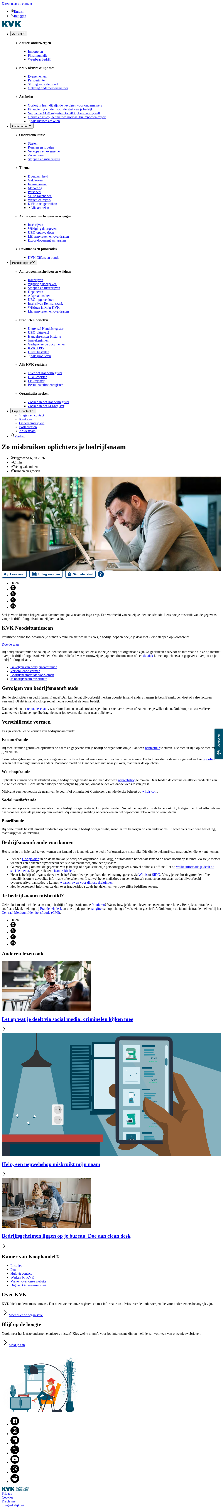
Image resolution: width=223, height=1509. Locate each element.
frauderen (98, 905)
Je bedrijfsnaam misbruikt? (28, 679)
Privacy (7, 1493)
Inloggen (20, 16)
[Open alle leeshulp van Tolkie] (101, 574)
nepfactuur (152, 748)
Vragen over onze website (28, 1281)
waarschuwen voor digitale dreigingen (86, 882)
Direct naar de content (17, 3)
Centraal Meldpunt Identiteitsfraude (31, 912)
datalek (148, 656)
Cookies (7, 1497)
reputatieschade (37, 709)
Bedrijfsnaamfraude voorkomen (32, 675)
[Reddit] (14, 1482)
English (19, 11)
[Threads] (14, 1472)
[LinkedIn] (14, 1443)
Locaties (16, 1265)
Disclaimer (9, 1501)
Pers (13, 1269)
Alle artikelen (39, 208)
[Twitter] (14, 1453)
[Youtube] (14, 1462)
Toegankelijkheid (13, 1505)
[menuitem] (115, 11)
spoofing (209, 759)
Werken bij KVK (22, 1277)
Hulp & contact (21, 1273)
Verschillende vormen (25, 671)
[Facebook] (14, 1424)
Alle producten (40, 356)
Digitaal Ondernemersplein (28, 1285)
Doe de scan (10, 644)
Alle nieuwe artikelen (45, 121)
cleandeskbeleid (63, 871)
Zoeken (20, 436)
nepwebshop (126, 780)
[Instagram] (14, 1434)
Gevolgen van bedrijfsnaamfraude (33, 667)
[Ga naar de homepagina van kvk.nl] (11, 25)
